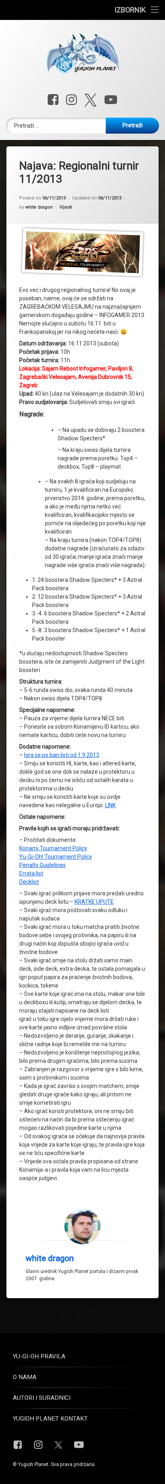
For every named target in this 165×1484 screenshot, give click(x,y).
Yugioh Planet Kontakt (50, 1418)
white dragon (39, 207)
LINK (110, 805)
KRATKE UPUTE (94, 902)
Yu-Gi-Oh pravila (39, 1356)
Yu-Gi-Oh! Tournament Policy (55, 856)
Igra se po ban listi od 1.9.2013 (61, 755)
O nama (24, 1377)
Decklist (29, 882)
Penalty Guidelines (42, 865)
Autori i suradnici (41, 1397)
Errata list (31, 873)
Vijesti (65, 207)
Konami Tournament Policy (53, 848)
